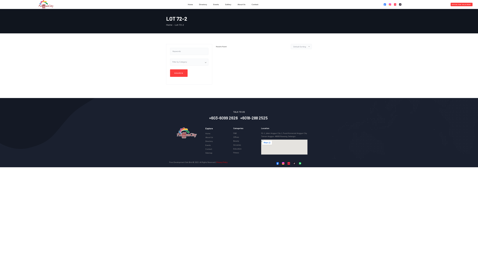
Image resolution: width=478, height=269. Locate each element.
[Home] (45, 4)
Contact (255, 4)
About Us (241, 4)
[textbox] (189, 62)
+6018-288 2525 (254, 117)
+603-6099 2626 (223, 117)
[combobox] (189, 62)
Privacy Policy (222, 162)
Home (190, 4)
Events (216, 4)
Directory (203, 4)
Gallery (228, 4)
